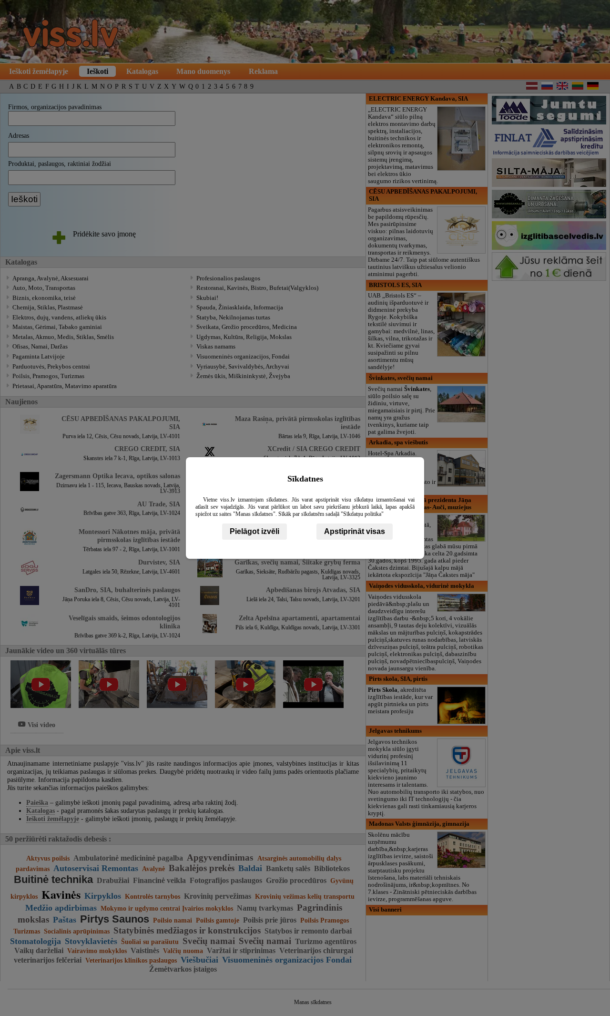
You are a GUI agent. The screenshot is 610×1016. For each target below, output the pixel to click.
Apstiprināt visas (354, 531)
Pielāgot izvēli (254, 531)
